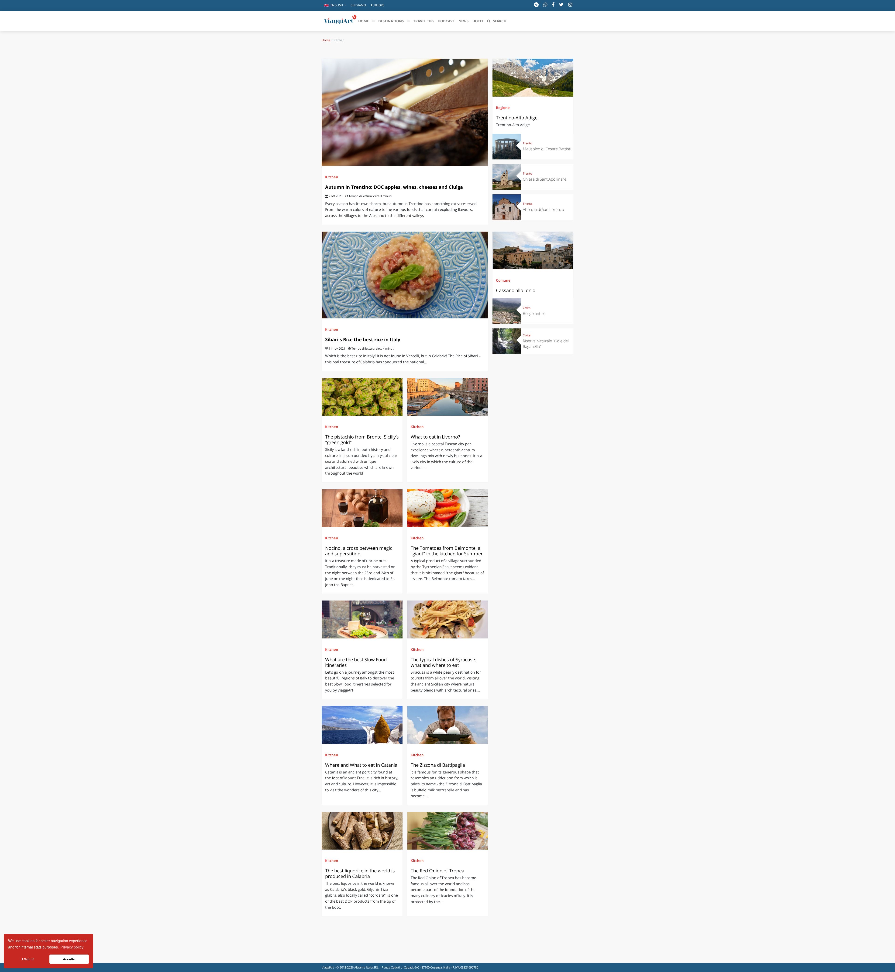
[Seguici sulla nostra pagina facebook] (553, 4)
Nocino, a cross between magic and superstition (358, 551)
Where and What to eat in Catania (362, 765)
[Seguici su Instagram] (570, 4)
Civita (526, 308)
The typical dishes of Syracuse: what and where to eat (443, 662)
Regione (503, 107)
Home (326, 40)
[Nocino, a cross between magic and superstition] (362, 508)
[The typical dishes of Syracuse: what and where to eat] (447, 619)
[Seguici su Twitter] (561, 4)
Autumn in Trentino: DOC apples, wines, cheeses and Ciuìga (394, 187)
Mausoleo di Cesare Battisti (547, 149)
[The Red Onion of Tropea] (447, 831)
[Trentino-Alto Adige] (532, 77)
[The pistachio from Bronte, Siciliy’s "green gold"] (362, 397)
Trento (527, 143)
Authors (377, 5)
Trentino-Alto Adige (516, 118)
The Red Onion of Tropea (438, 870)
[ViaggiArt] (340, 20)
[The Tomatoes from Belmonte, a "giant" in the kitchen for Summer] (447, 508)
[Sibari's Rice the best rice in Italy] (405, 275)
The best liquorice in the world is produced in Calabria (360, 873)
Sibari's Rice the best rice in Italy (362, 339)
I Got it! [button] (28, 959)
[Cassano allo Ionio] (532, 250)
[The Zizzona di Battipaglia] (447, 725)
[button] (335, 5)
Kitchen (331, 177)
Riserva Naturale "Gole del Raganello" (546, 343)
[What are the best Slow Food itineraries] (362, 619)
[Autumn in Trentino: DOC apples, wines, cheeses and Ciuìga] (405, 112)
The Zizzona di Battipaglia (438, 765)
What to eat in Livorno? (435, 437)
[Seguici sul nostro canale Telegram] (536, 4)
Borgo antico (534, 313)
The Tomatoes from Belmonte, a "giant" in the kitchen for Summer (447, 551)
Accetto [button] (69, 959)
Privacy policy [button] (71, 947)
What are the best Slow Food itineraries (356, 662)
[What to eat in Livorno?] (447, 397)
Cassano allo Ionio (515, 290)
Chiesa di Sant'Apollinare (544, 179)
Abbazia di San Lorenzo (543, 209)
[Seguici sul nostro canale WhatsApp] (545, 4)
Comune (503, 280)
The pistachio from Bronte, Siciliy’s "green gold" (362, 440)
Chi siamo (358, 5)
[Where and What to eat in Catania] (362, 725)
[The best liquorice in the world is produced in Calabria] (362, 831)
